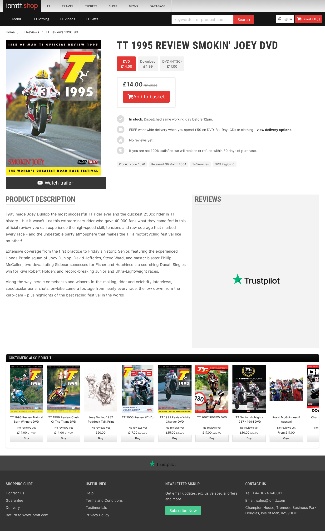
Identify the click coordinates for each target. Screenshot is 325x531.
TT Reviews (30, 32)
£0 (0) (310, 19)
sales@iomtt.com (270, 500)
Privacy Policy (97, 515)
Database (158, 6)
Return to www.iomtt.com (27, 515)
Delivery (13, 507)
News (133, 6)
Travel (68, 6)
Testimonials (96, 507)
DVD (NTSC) (172, 63)
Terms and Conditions (104, 500)
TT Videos (67, 19)
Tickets (91, 6)
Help (90, 493)
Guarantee (14, 500)
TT (48, 6)
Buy (26, 438)
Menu (16, 19)
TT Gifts (91, 19)
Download (148, 63)
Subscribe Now (183, 510)
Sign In (286, 19)
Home (10, 32)
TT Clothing (40, 19)
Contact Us (15, 493)
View (286, 438)
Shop (113, 6)
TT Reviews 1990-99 (61, 32)
